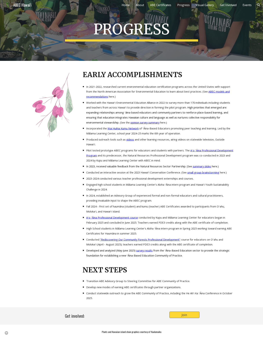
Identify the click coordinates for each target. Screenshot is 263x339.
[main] (131, 30)
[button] (258, 5)
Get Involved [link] (228, 5)
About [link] (140, 5)
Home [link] (126, 5)
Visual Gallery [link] (205, 5)
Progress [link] (183, 5)
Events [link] (247, 5)
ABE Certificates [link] (160, 5)
